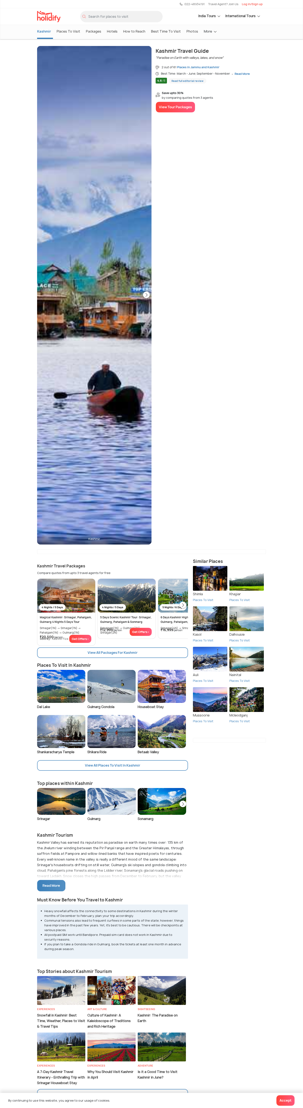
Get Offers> (80, 639)
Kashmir (44, 31)
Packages (93, 31)
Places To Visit (68, 31)
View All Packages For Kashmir (112, 652)
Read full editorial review (187, 81)
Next (146, 295)
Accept (285, 1100)
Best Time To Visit (166, 31)
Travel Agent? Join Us (223, 4)
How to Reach (134, 31)
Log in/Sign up (252, 4)
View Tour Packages (175, 107)
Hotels (112, 31)
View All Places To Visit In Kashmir (112, 765)
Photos (192, 31)
